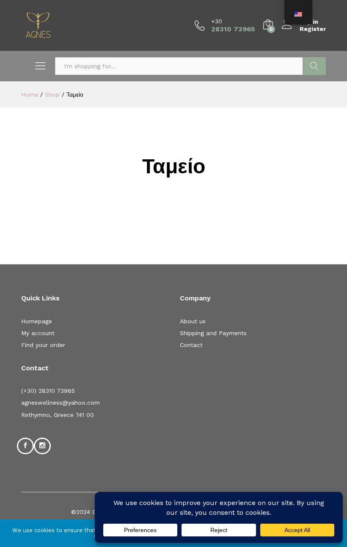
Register (313, 28)
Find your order (43, 345)
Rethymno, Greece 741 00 (57, 414)
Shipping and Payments (213, 333)
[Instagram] (42, 446)
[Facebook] (25, 446)
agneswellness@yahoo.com (60, 402)
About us (193, 321)
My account (38, 333)
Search (314, 66)
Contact (191, 345)
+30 (216, 21)
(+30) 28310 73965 (48, 390)
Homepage (36, 321)
